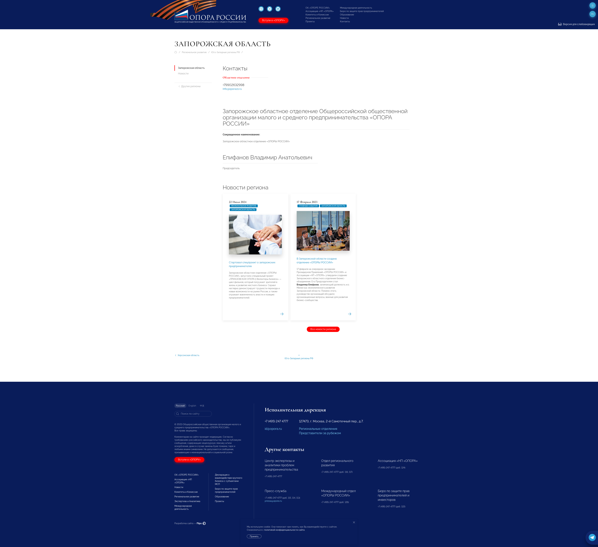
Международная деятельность (356, 8)
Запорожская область (191, 67)
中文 (202, 405)
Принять (254, 536)
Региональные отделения (318, 429)
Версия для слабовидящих (578, 24)
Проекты (310, 21)
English (192, 405)
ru (592, 14)
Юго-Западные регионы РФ (225, 52)
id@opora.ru (273, 429)
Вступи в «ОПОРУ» (273, 20)
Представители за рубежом (320, 433)
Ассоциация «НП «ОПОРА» (320, 11)
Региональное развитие (318, 18)
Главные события (308, 206)
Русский (180, 405)
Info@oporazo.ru (232, 88)
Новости (344, 18)
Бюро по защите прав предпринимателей (362, 11)
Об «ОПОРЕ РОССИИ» (318, 8)
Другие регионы (191, 86)
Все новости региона (323, 329)
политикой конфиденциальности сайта (284, 530)
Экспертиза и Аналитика (187, 501)
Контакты (345, 21)
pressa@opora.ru (273, 501)
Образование (347, 14)
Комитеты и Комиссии (317, 14)
